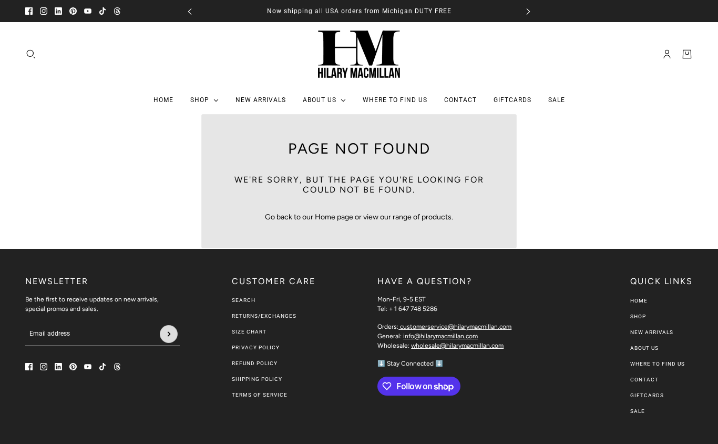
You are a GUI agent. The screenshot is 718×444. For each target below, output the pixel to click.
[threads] (117, 11)
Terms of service (260, 395)
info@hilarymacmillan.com (440, 336)
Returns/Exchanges (264, 316)
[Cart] (687, 54)
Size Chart (249, 332)
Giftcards (647, 395)
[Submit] (169, 334)
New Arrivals (651, 332)
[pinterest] (73, 11)
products (437, 217)
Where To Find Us (657, 364)
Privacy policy (256, 347)
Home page (334, 217)
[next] (528, 11)
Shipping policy (257, 379)
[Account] (667, 54)
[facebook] (29, 11)
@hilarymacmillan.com (455, 326)
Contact (644, 379)
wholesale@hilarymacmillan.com (457, 345)
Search (243, 300)
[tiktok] (102, 11)
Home (639, 301)
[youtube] (88, 11)
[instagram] (43, 11)
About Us (644, 348)
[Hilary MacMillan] (359, 54)
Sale (637, 411)
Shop (638, 316)
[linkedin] (58, 11)
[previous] (189, 11)
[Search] (31, 54)
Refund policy (255, 363)
